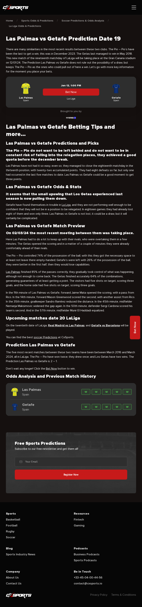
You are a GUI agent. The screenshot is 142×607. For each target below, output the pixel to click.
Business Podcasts (86, 554)
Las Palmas (13, 272)
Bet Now (71, 92)
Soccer (10, 537)
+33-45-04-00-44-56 (88, 577)
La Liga (66, 205)
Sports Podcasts (85, 560)
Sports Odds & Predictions (37, 20)
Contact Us (13, 583)
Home (9, 20)
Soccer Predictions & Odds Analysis (83, 20)
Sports (11, 513)
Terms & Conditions (123, 595)
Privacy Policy (98, 595)
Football (11, 525)
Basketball (13, 519)
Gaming (79, 525)
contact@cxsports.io (88, 583)
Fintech (79, 519)
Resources (81, 513)
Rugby (10, 531)
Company (13, 571)
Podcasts (81, 548)
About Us (12, 577)
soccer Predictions (45, 337)
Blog (9, 548)
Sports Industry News (20, 554)
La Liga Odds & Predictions (25, 26)
